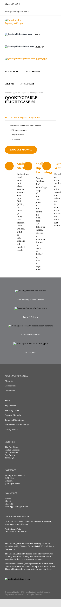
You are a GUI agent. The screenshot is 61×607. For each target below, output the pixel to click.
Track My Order (12, 410)
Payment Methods (13, 415)
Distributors (10, 390)
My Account (10, 405)
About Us (9, 381)
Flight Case (34, 117)
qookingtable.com (13, 483)
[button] (48, 83)
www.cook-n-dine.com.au (16, 531)
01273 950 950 (11, 4)
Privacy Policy (11, 429)
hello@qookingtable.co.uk (17, 11)
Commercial (10, 386)
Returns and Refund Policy (17, 424)
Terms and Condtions (14, 420)
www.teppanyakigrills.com (16, 506)
